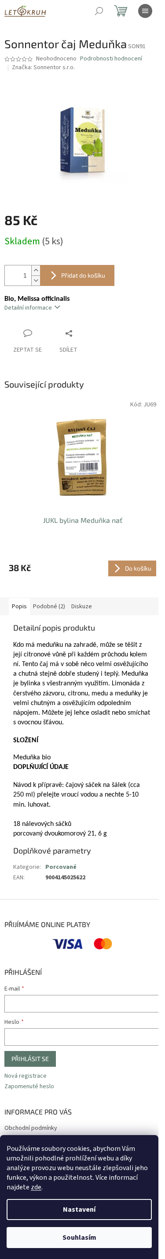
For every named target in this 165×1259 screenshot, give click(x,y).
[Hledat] (99, 11)
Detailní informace (28, 307)
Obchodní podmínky (30, 1128)
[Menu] (145, 11)
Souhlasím (79, 1237)
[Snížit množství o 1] (35, 280)
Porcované (61, 867)
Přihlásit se (30, 1058)
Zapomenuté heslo (29, 1087)
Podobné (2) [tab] (49, 606)
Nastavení (79, 1209)
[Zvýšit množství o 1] (35, 270)
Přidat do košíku (83, 275)
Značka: (43, 67)
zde (36, 1187)
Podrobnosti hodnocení (111, 59)
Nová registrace (25, 1076)
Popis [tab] (19, 606)
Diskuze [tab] (81, 606)
